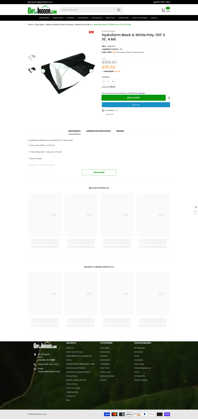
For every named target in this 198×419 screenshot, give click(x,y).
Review (120, 130)
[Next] (91, 71)
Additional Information (98, 130)
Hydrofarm (108, 31)
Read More (99, 172)
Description (74, 130)
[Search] (91, 10)
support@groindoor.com (41, 2)
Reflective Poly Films (83, 24)
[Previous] (43, 71)
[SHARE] (168, 98)
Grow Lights (39, 24)
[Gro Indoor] (43, 10)
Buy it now (136, 105)
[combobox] (88, 10)
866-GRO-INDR (163, 2)
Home (30, 24)
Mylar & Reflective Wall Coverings (59, 24)
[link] (45, 242)
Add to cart (133, 97)
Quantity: (105, 77)
